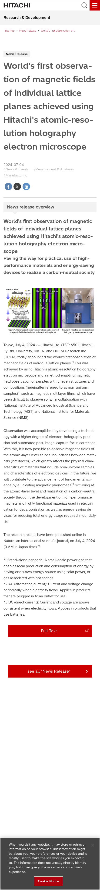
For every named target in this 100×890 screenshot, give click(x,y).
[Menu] (95, 5)
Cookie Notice (48, 881)
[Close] (92, 845)
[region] (50, 864)
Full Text (49, 630)
